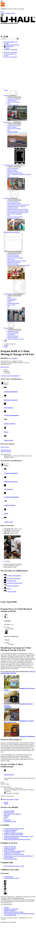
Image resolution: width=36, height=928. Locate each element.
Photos (7, 373)
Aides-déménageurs (19, 293)
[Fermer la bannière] (2, 1)
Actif (2, 11)
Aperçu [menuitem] (9, 297)
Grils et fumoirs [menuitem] (11, 334)
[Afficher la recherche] (4, 36)
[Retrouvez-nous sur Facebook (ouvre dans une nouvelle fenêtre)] (5, 882)
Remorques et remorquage (10, 400)
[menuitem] (21, 125)
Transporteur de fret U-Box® (11, 878)
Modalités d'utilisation (10, 910)
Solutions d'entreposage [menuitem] (12, 263)
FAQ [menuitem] (8, 103)
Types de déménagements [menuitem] (13, 303)
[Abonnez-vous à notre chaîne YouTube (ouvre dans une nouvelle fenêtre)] (5, 894)
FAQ (5, 818)
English (6, 802)
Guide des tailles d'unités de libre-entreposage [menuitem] (18, 210)
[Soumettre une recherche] (17, 39)
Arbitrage (6, 907)
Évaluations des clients (10, 821)
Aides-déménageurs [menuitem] (9, 293)
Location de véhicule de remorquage (13, 833)
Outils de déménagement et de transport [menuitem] (16, 260)
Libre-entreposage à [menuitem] (14, 203)
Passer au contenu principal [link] (8, 13)
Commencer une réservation (14, 125)
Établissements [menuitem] (9, 46)
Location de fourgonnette (10, 830)
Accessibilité (7, 820)
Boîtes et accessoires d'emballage (13, 251)
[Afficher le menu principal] (2, 15)
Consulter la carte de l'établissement (10, 375)
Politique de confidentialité (11, 909)
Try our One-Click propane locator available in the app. (15, 605)
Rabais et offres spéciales (10, 859)
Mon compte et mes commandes (12, 814)
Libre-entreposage (8, 407)
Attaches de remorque (9, 423)
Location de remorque (10, 831)
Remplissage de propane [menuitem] (13, 331)
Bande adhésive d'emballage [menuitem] (14, 262)
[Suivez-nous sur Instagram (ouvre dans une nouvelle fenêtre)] (5, 884)
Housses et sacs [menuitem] (10, 259)
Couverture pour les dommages (12, 852)
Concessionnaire (8, 876)
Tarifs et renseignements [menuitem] (13, 168)
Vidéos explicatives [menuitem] (11, 100)
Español (6, 803)
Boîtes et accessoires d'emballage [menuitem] (11, 232)
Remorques (13, 95)
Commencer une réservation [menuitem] (14, 99)
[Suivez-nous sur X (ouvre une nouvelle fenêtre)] (5, 892)
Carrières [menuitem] (6, 43)
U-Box (19, 165)
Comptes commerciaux (10, 846)
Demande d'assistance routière (11, 799)
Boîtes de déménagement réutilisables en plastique (17, 839)
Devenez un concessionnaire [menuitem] (11, 44)
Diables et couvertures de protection (13, 834)
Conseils (6, 817)
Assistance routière (9, 812)
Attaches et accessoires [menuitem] (12, 105)
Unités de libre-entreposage (11, 838)
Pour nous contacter (9, 811)
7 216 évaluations (13, 358)
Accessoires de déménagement (11, 415)
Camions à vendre (8, 440)
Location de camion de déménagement (14, 828)
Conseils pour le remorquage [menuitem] (14, 128)
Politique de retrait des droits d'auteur (13, 912)
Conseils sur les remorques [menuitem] (13, 102)
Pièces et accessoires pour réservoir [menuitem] (15, 339)
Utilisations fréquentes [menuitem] (12, 171)
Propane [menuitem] (6, 328)
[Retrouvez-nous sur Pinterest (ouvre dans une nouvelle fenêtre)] (5, 887)
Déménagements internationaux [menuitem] (14, 172)
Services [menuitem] (9, 301)
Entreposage (14, 198)
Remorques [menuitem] (7, 95)
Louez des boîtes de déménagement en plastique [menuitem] (18, 265)
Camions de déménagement (11, 391)
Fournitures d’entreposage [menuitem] (13, 218)
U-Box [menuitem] (9, 165)
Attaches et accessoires (10, 848)
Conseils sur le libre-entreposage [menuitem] (15, 216)
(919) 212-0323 (5, 367)
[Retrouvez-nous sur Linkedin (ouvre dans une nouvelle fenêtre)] (5, 889)
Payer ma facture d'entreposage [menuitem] (14, 213)
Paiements (6, 815)
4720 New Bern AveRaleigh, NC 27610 (6, 450)
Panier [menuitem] (7, 48)
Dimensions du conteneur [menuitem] (13, 177)
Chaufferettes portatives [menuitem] (13, 336)
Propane (11, 328)
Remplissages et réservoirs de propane (14, 854)
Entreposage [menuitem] (7, 198)
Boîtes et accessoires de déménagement (14, 851)
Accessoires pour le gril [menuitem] (12, 333)
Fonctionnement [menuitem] (11, 300)
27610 (5, 347)
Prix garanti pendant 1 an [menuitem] (10, 41)
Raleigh (6, 345)
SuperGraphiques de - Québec (14, 866)
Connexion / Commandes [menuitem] (10, 49)
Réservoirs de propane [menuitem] (12, 337)
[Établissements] (7, 37)
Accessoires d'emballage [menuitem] (13, 256)
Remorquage (7, 122)
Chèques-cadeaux (8, 857)
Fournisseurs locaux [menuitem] (12, 298)
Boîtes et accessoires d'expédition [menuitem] (15, 257)
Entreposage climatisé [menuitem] (12, 207)
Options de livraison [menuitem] (12, 169)
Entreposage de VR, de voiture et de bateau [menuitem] (17, 209)
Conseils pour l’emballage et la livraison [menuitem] (19, 174)
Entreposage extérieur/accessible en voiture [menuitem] (17, 212)
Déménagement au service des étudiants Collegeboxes (18, 856)
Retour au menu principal (14, 97)
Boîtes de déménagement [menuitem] (13, 254)
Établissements (10, 915)
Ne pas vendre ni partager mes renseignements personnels (19, 913)
